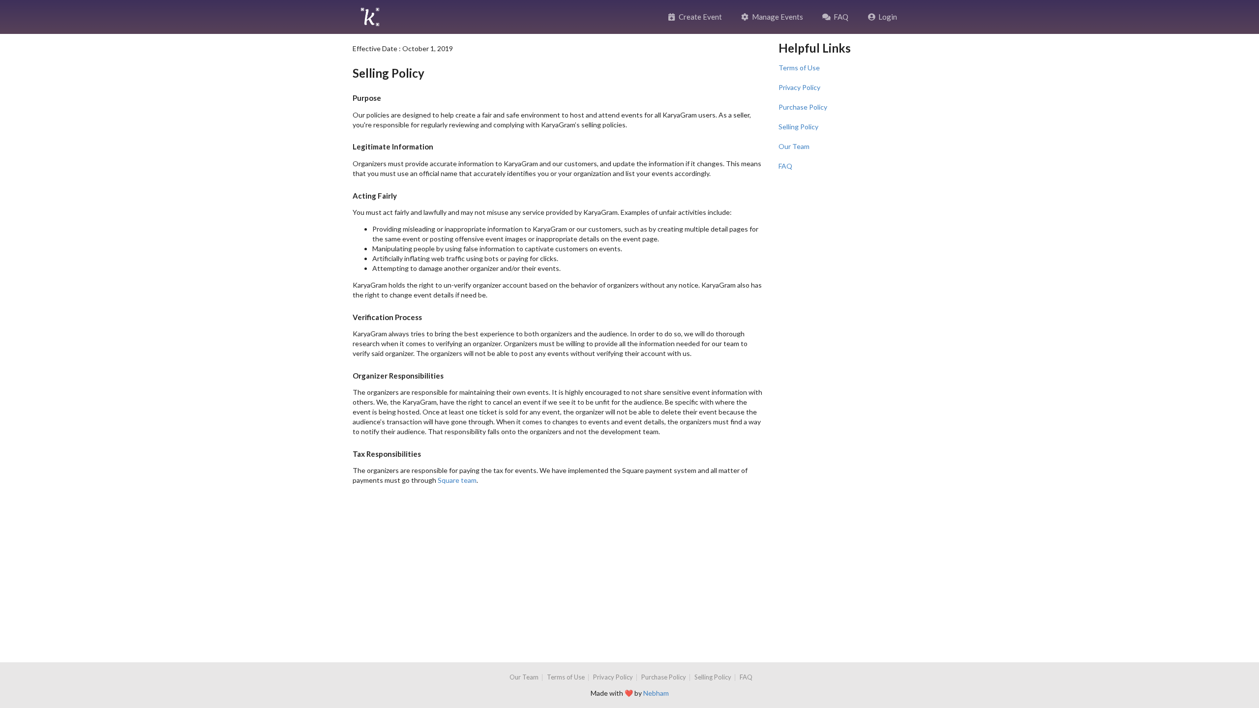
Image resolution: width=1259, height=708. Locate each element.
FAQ (841, 16)
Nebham (656, 693)
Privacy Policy (799, 87)
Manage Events (777, 16)
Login (887, 16)
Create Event (700, 16)
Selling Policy (798, 126)
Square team (457, 480)
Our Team (794, 146)
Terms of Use (799, 67)
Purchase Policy (803, 107)
